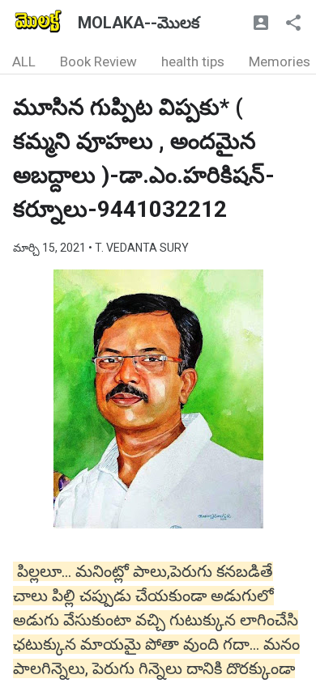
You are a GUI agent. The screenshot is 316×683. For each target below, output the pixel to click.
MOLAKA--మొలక (138, 22)
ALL (24, 61)
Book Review (98, 61)
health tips (192, 61)
